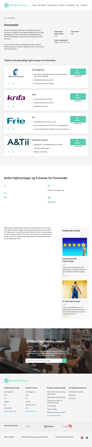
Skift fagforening (52, 5)
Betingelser (72, 395)
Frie (5, 398)
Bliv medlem (42, 5)
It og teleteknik (51, 406)
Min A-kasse (51, 202)
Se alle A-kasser (30, 411)
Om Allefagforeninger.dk (76, 392)
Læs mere (66, 276)
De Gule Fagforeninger (71, 301)
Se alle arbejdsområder (54, 415)
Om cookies (72, 398)
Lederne (6, 401)
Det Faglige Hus (9, 392)
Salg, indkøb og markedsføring (56, 397)
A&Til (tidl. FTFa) (30, 405)
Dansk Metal (8, 408)
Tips (77, 5)
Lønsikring (62, 5)
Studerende (83, 5)
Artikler (64, 264)
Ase (5, 197)
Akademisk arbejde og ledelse (56, 412)
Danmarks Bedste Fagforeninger (70, 260)
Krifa (5, 395)
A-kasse (34, 5)
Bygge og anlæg (52, 409)
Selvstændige (70, 5)
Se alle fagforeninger (10, 411)
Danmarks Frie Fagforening (56, 190)
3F (4, 186)
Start (5, 18)
